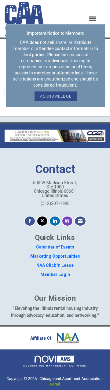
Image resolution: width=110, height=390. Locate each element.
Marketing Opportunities (55, 256)
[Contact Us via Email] (80, 221)
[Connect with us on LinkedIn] (55, 221)
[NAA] (67, 338)
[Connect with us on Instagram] (67, 221)
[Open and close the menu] (74, 19)
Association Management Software (54, 366)
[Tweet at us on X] (42, 221)
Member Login (55, 274)
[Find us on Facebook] (29, 221)
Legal (55, 384)
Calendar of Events (55, 247)
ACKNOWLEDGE (56, 96)
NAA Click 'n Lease (55, 265)
